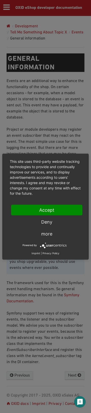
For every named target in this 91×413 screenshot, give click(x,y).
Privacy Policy (50, 252)
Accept (46, 209)
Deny (46, 221)
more (46, 233)
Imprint (36, 252)
